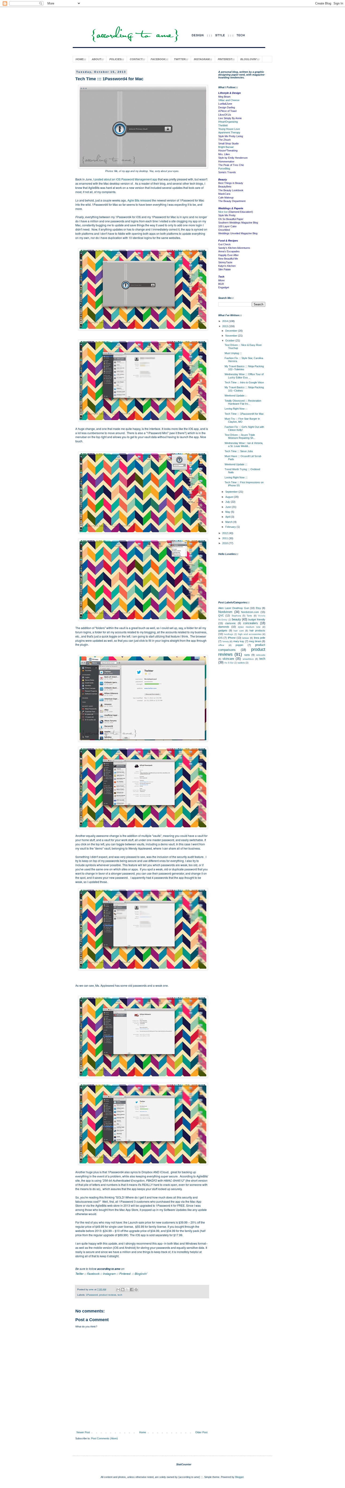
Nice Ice (223, 211)
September (231, 491)
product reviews (107, 1295)
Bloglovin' (141, 1273)
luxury (225, 641)
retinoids (260, 655)
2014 (225, 321)
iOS (220, 637)
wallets (241, 662)
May (228, 511)
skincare (228, 658)
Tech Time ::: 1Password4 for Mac (244, 413)
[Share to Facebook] (131, 1289)
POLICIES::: (116, 59)
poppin (239, 645)
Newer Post (83, 1432)
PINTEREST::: (226, 59)
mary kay (238, 641)
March (229, 521)
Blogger (239, 1477)
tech (120, 1295)
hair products (257, 630)
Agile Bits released (139, 200)
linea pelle (259, 637)
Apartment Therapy (229, 132)
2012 (225, 533)
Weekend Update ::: (236, 464)
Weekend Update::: (235, 395)
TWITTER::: (181, 59)
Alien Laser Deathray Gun (233, 608)
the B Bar (229, 663)
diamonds (223, 626)
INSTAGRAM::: (203, 59)
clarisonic (230, 623)
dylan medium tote (249, 627)
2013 (225, 326)
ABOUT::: (98, 59)
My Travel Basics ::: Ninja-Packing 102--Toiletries (244, 368)
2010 (225, 543)
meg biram (255, 641)
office (221, 645)
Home (142, 1432)
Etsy (258, 608)
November (231, 335)
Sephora (236, 615)
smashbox (248, 659)
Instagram (109, 1273)
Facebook (93, 1273)
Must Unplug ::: (233, 353)
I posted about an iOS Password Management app (125, 179)
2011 (225, 538)
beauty (236, 619)
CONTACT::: (137, 59)
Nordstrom (225, 612)
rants (247, 654)
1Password (92, 1295)
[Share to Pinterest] (136, 1289)
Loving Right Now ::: (236, 408)
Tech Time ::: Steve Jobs (239, 451)
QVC (221, 615)
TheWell (222, 125)
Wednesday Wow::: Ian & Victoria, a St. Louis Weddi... (244, 444)
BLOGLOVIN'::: (250, 59)
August (229, 496)
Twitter (79, 1273)
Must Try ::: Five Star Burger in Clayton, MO (242, 420)
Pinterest (124, 1273)
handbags (228, 634)
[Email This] (118, 1289)
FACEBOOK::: (159, 59)
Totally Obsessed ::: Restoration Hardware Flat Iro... (243, 402)
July (228, 501)
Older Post (201, 1432)
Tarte (249, 615)
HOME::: (81, 59)
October (230, 340)
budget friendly (256, 619)
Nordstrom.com (250, 612)
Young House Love (229, 129)
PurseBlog (224, 168)
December (231, 330)
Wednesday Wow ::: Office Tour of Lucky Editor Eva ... (244, 376)
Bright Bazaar (226, 147)
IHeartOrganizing (228, 121)
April (228, 516)
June (228, 507)
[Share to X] (127, 1289)
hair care (239, 630)
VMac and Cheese (228, 100)
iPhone (232, 637)
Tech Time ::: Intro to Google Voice (244, 382)
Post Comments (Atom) (104, 1438)
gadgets (222, 630)
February (231, 526)
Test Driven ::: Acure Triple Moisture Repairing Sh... (240, 436)
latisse (245, 638)
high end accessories (249, 634)
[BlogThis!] (122, 1289)
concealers (250, 623)
